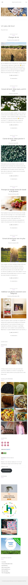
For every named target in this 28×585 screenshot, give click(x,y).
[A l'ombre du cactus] (14, 12)
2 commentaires (13, 179)
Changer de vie (13, 37)
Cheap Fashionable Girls (7, 563)
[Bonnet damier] (7, 388)
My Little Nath (5, 571)
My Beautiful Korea (6, 569)
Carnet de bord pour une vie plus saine (13, 239)
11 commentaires (13, 281)
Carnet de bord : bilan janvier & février (14, 139)
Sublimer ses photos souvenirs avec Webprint (13, 292)
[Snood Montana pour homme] (7, 401)
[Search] (26, 2)
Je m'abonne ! (6, 470)
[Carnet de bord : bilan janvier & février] (13, 153)
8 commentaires (13, 78)
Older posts (4, 341)
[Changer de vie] (13, 51)
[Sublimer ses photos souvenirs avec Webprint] (13, 308)
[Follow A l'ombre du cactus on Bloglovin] (5, 449)
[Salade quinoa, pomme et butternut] (7, 414)
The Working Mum (6, 572)
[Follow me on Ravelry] (3, 453)
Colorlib (15, 580)
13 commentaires (13, 227)
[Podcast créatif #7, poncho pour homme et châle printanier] (7, 427)
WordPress (24, 580)
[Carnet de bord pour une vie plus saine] (13, 253)
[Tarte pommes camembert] (20, 401)
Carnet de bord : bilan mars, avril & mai (13, 90)
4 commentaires (13, 128)
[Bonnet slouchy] (20, 388)
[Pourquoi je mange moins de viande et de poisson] (13, 203)
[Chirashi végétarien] (20, 414)
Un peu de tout (14, 34)
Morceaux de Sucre (6, 567)
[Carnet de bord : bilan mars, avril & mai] (13, 103)
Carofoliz (4, 561)
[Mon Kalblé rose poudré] (20, 427)
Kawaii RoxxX (4, 565)
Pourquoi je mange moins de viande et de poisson (13, 190)
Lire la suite (13, 75)
